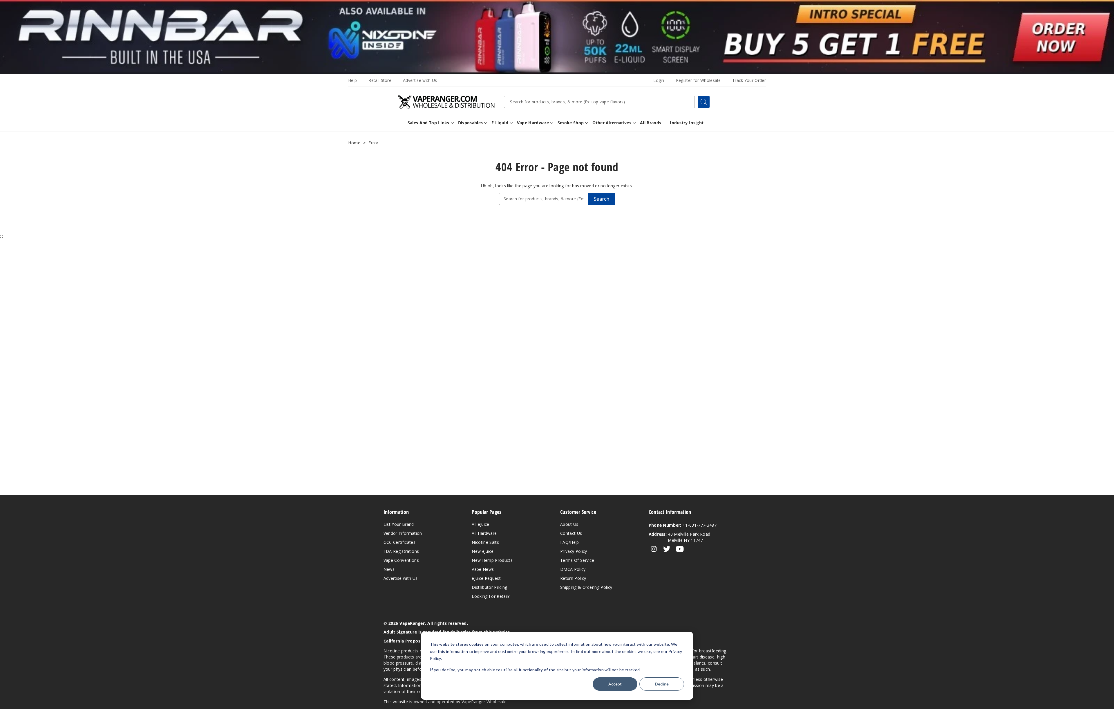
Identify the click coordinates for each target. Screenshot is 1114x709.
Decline (662, 683)
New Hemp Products (492, 560)
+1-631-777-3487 (683, 525)
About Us (569, 524)
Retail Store (379, 80)
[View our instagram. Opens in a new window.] (654, 549)
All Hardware (484, 533)
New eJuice (482, 551)
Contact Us (571, 533)
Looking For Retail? (490, 596)
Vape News (483, 569)
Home (354, 142)
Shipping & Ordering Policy (586, 587)
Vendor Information (403, 533)
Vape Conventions (401, 560)
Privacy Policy (573, 551)
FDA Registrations (401, 551)
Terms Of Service (577, 560)
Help (352, 80)
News (389, 569)
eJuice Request (486, 578)
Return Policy (573, 578)
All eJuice (480, 524)
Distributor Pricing (489, 587)
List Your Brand (399, 524)
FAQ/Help (569, 542)
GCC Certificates (399, 542)
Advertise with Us (420, 80)
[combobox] (599, 102)
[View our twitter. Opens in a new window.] (667, 549)
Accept (615, 683)
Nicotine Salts (485, 542)
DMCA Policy (573, 569)
